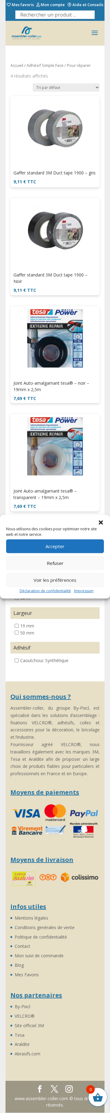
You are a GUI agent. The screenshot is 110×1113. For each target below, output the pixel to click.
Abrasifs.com (27, 1054)
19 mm (27, 626)
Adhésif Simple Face (45, 65)
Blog (19, 965)
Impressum (84, 590)
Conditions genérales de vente (45, 927)
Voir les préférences (55, 580)
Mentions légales (31, 918)
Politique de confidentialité (41, 937)
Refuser (55, 563)
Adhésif (22, 647)
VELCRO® (25, 1016)
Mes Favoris (27, 975)
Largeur (22, 613)
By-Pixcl (22, 1006)
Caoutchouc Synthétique (44, 660)
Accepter (55, 546)
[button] (101, 522)
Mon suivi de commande (39, 956)
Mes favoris (22, 5)
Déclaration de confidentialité (45, 590)
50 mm (27, 632)
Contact (22, 946)
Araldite (22, 1044)
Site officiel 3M (29, 1025)
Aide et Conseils (87, 5)
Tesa (19, 1035)
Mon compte (52, 5)
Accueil (16, 65)
